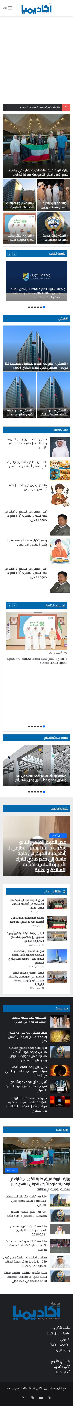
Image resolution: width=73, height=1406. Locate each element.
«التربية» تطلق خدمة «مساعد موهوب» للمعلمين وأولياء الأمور (54, 240)
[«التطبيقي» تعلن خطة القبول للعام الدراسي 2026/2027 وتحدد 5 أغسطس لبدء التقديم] (19, 395)
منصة (9, 1388)
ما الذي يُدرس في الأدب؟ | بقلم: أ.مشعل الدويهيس (27, 487)
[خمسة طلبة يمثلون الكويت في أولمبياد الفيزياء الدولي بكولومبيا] (57, 922)
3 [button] (38, 307)
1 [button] (44, 307)
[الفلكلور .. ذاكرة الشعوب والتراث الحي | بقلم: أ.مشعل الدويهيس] (60, 470)
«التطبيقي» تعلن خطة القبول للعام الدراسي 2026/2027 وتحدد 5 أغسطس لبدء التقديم (20, 416)
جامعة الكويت (61, 1328)
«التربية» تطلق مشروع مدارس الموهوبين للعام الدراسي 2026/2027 (28, 1230)
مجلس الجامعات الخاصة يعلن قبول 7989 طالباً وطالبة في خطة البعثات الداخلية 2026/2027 (25, 1261)
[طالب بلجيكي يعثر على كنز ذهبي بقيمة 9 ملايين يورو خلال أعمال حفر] (60, 1036)
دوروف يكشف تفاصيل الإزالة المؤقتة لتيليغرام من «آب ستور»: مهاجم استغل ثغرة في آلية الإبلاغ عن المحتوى (26, 1104)
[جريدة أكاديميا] (36, 8)
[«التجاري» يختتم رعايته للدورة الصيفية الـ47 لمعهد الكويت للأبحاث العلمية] (19, 228)
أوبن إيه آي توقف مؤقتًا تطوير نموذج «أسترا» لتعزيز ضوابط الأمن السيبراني (26, 1086)
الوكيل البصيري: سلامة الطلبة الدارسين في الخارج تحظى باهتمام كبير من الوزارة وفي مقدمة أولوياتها (26, 978)
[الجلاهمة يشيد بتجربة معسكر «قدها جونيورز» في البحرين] (53, 195)
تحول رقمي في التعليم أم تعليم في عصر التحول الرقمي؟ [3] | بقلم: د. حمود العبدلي (25, 516)
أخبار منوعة (63, 1372)
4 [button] (35, 307)
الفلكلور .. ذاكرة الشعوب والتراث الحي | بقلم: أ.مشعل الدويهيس (27, 464)
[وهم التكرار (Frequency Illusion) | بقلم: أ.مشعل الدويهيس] (60, 551)
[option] (36, 179)
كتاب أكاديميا (60, 429)
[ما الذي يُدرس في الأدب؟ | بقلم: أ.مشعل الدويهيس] (60, 495)
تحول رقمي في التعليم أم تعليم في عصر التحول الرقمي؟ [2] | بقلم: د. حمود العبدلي (25, 573)
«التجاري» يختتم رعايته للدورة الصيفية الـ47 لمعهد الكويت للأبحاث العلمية (21, 242)
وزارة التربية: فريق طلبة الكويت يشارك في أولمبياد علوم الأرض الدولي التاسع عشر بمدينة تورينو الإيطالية (38, 174)
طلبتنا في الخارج (60, 1361)
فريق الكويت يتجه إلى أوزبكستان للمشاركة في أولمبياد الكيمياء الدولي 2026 (27, 904)
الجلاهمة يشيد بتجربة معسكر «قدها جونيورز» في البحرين (54, 207)
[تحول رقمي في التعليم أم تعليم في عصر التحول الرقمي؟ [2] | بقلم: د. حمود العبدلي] (60, 579)
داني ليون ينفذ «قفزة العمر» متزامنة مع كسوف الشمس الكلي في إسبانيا (26, 1071)
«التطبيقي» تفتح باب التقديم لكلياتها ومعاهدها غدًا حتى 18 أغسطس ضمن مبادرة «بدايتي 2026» (36, 365)
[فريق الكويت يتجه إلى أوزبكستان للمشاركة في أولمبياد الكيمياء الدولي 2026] (57, 903)
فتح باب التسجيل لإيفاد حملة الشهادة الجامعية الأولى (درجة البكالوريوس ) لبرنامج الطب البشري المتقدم (26, 957)
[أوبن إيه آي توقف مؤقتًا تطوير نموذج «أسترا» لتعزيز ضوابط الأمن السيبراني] (60, 1086)
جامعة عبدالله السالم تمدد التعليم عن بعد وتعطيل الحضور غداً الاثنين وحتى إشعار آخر (40, 778)
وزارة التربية (62, 1129)
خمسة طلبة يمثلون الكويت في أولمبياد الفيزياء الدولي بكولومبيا (27, 919)
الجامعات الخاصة (55, 605)
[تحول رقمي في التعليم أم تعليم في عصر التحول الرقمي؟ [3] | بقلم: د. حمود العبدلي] (60, 522)
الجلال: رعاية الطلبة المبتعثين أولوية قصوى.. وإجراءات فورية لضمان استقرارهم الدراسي (25, 937)
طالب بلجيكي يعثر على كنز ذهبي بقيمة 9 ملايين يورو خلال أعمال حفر (27, 1037)
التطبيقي (63, 318)
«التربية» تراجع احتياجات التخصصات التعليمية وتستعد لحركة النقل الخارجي (20, 209)
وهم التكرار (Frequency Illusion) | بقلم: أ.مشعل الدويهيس (27, 542)
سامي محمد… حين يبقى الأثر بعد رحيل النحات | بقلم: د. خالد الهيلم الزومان (27, 443)
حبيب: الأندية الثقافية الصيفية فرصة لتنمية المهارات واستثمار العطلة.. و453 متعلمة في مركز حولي (25, 1277)
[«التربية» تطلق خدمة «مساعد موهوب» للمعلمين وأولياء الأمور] (53, 228)
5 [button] (32, 307)
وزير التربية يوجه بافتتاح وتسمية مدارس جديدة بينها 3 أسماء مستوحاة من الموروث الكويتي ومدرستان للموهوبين (28, 1054)
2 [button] (41, 307)
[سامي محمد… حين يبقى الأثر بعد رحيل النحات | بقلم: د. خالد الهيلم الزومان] (60, 447)
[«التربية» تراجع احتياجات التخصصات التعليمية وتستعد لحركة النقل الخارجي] (19, 195)
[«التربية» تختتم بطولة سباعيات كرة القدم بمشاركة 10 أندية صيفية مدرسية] (60, 1246)
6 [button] (29, 307)
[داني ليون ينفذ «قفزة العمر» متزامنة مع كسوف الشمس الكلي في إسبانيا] (60, 1070)
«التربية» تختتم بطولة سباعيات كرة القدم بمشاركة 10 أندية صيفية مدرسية (26, 1245)
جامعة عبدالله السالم (56, 737)
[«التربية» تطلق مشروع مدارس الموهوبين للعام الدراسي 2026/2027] (60, 1229)
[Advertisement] (36, 65)
